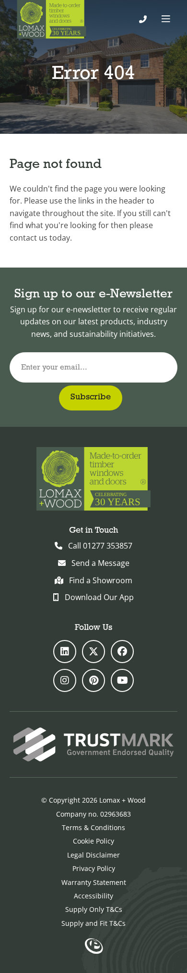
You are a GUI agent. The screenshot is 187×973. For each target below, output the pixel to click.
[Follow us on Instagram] (64, 680)
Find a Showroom (100, 580)
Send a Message (100, 563)
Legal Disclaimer (93, 854)
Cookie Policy (93, 840)
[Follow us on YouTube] (122, 680)
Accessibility (93, 895)
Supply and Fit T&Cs (93, 923)
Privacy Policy (93, 868)
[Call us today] (142, 19)
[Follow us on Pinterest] (93, 680)
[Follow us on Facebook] (122, 651)
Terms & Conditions (93, 827)
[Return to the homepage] (52, 19)
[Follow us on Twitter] (93, 651)
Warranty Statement (93, 882)
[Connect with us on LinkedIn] (64, 651)
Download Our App (99, 597)
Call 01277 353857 (100, 545)
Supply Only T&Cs (93, 909)
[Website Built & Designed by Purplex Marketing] (94, 947)
